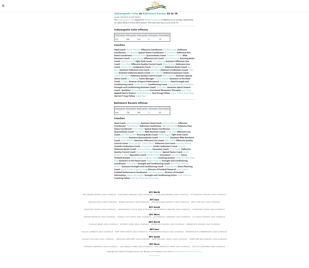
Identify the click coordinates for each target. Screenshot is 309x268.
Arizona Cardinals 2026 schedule (101, 246)
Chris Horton (177, 129)
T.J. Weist (125, 155)
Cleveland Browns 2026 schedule (172, 194)
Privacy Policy (154, 255)
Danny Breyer (135, 143)
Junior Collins (177, 93)
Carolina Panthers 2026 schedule (133, 239)
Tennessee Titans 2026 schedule (208, 209)
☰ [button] (3, 6)
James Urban (137, 157)
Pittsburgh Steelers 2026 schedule (208, 194)
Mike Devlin (170, 140)
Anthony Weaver (170, 123)
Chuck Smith (147, 146)
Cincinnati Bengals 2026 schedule (135, 194)
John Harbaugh (133, 123)
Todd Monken (133, 126)
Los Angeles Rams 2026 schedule (136, 246)
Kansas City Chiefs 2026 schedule (134, 217)
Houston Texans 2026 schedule (100, 209)
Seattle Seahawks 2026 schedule (208, 246)
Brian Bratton (169, 64)
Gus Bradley (132, 52)
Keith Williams (127, 140)
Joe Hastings (133, 78)
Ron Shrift (175, 163)
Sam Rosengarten (156, 172)
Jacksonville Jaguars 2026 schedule (172, 209)
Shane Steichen (133, 49)
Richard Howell (141, 84)
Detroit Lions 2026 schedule (134, 224)
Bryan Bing (189, 93)
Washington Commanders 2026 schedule (206, 232)
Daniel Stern (142, 152)
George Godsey (121, 137)
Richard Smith (139, 55)
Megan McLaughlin (135, 175)
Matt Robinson (155, 152)
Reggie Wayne (137, 58)
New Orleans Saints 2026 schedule (169, 239)
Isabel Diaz (141, 96)
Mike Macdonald (169, 126)
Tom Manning (159, 61)
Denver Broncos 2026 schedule (100, 217)
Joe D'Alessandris (129, 134)
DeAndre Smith (128, 61)
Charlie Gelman (162, 78)
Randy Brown (153, 155)
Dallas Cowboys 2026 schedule (97, 232)
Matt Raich (155, 70)
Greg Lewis (171, 131)
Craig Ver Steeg (151, 157)
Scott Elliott (132, 163)
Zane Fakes (162, 87)
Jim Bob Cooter (170, 49)
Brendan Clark (137, 178)
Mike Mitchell (157, 72)
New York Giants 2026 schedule (131, 232)
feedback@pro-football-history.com (188, 252)
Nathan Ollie (126, 67)
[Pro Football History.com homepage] (156, 5)
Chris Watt (126, 64)
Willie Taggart (165, 134)
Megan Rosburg (154, 160)
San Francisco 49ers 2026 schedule (172, 246)
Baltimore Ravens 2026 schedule (99, 194)
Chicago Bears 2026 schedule (103, 224)
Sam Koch (176, 155)
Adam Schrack (182, 157)
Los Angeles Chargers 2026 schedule (171, 217)
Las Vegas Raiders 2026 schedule (208, 217)
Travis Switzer (148, 143)
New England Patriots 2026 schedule (170, 202)
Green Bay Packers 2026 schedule (168, 224)
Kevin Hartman (184, 175)
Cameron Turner (174, 55)
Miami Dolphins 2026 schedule (134, 202)
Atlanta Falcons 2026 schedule (98, 239)
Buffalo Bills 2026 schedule (103, 202)
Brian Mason (170, 52)
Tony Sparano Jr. (172, 58)
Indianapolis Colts (126, 13)
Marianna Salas (152, 178)
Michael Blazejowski (140, 90)
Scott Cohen (182, 169)
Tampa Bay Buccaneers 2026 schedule (208, 239)
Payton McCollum (122, 75)
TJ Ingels (124, 81)
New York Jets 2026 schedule (205, 202)
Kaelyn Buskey (170, 166)
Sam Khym (189, 84)
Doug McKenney (175, 84)
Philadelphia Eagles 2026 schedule (166, 232)
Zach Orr (182, 146)
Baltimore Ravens (154, 13)
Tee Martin (139, 131)
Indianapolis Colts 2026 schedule (135, 209)
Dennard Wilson (144, 149)
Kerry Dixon (164, 137)
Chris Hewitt (138, 129)
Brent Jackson (169, 75)
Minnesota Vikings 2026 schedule (203, 224)
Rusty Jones (165, 81)
